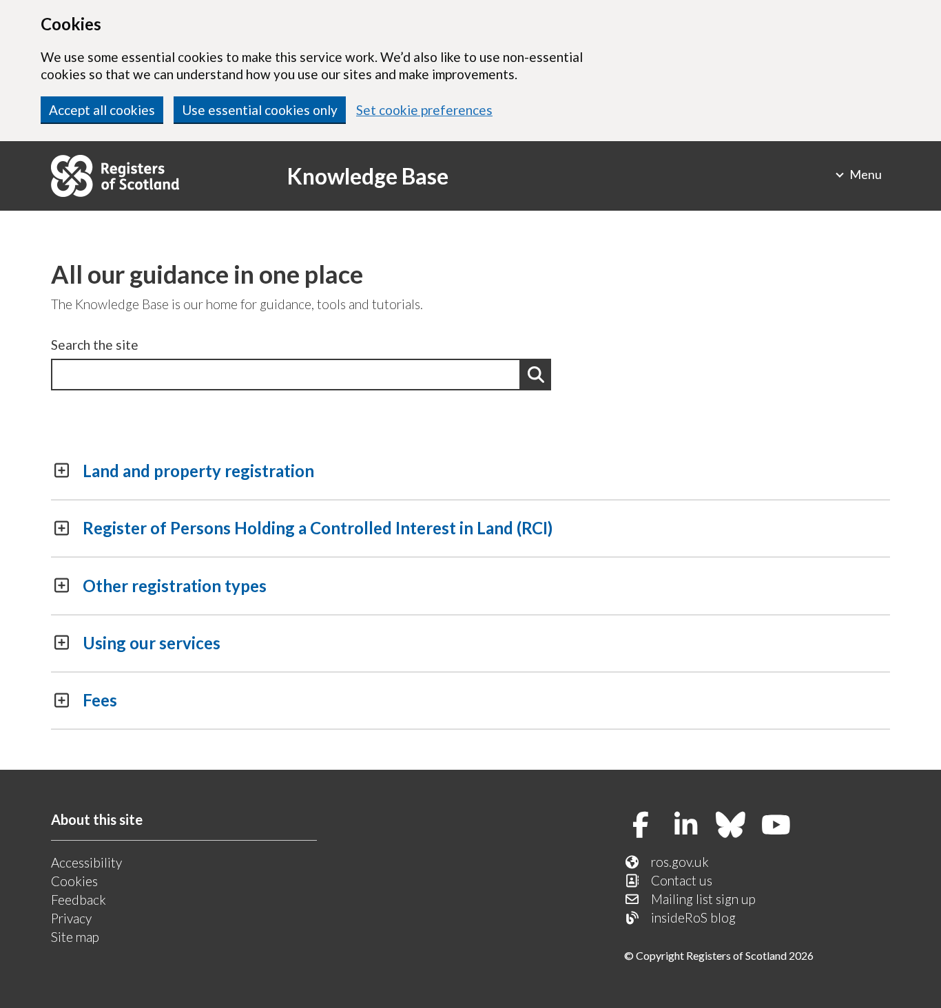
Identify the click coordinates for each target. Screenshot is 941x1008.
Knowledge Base (367, 175)
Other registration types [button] (175, 586)
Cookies (74, 881)
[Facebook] (646, 826)
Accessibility (86, 862)
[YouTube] (781, 826)
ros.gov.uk (680, 862)
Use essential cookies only (260, 110)
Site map (75, 937)
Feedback (78, 899)
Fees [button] (100, 700)
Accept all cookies (102, 110)
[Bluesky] (736, 826)
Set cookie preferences (424, 109)
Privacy (71, 918)
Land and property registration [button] (198, 471)
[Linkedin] (690, 826)
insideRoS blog (693, 917)
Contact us (681, 880)
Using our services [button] (151, 643)
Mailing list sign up (703, 899)
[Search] (536, 374)
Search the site (94, 345)
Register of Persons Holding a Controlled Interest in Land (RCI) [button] (317, 528)
